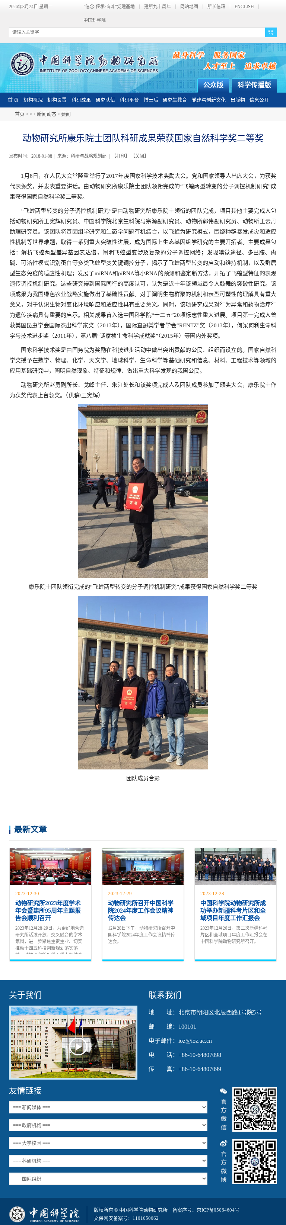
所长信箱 (216, 6)
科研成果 (81, 100)
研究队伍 (105, 100)
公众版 (213, 85)
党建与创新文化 (209, 100)
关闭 (139, 156)
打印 (120, 156)
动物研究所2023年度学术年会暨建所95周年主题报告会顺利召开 (48, 910)
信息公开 (259, 100)
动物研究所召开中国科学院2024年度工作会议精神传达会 (141, 910)
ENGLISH (244, 6)
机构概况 (33, 100)
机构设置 (57, 100)
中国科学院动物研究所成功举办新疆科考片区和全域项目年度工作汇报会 (233, 910)
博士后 (151, 100)
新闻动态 (46, 114)
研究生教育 (175, 100)
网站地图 (189, 6)
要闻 (66, 114)
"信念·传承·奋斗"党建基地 (109, 6)
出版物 (238, 100)
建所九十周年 (157, 6)
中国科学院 (94, 20)
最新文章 (30, 829)
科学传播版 (254, 85)
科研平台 (129, 100)
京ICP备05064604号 (218, 1210)
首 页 (13, 100)
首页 (20, 114)
